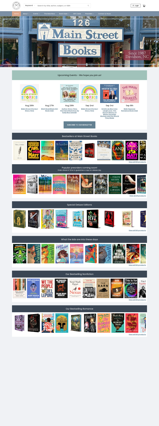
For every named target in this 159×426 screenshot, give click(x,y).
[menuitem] (16, 13)
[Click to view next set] (16, 151)
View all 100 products (137, 162)
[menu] (79, 13)
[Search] (88, 5)
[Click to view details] (19, 150)
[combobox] (30, 5)
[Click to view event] (29, 92)
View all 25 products (137, 196)
